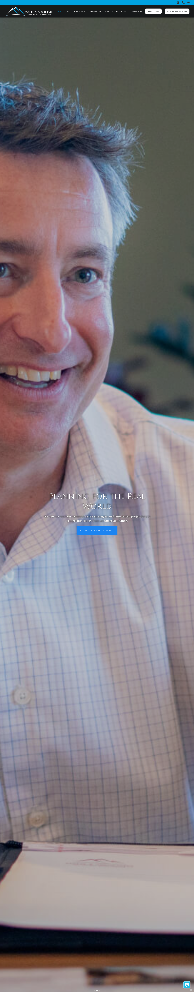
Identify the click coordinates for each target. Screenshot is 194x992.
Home (60, 11)
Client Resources (120, 11)
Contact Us (137, 11)
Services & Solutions (99, 11)
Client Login (153, 11)
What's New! (80, 11)
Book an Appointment (97, 530)
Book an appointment (177, 11)
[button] (94, 990)
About (68, 11)
